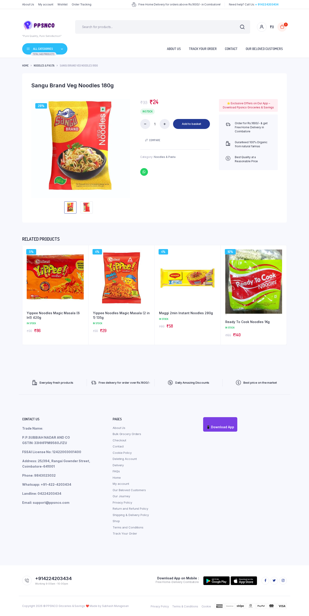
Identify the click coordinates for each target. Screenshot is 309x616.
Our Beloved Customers (264, 49)
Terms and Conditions (128, 527)
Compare (154, 140)
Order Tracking (81, 4)
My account (45, 4)
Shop (116, 521)
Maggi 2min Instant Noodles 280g (186, 313)
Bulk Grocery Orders (127, 434)
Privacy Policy (122, 502)
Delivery (118, 465)
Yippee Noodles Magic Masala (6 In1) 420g (53, 315)
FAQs (116, 471)
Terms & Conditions (185, 606)
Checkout (119, 440)
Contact (231, 49)
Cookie (206, 606)
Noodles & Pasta (44, 65)
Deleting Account (125, 459)
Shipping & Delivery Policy (131, 515)
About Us (28, 4)
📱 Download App (220, 427)
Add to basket (191, 124)
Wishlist (62, 4)
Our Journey (121, 496)
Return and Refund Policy (130, 508)
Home (25, 65)
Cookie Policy (122, 452)
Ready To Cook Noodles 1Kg (247, 322)
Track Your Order (203, 49)
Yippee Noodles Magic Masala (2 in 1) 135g (121, 315)
